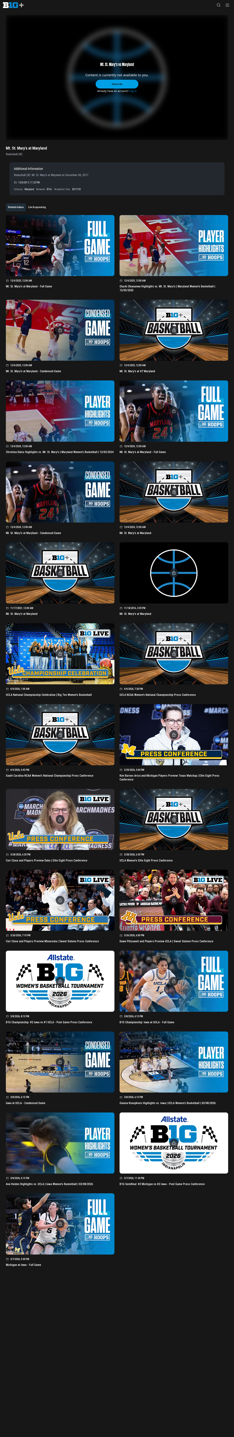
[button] (218, 5)
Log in (133, 91)
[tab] (16, 207)
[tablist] (27, 207)
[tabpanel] (117, 742)
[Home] (13, 5)
